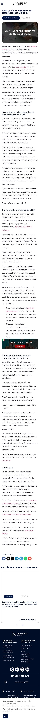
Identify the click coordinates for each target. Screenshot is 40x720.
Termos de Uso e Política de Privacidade (19, 706)
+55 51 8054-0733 (21, 682)
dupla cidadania (21, 67)
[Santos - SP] (3, 691)
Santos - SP (10, 691)
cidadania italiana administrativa (16, 515)
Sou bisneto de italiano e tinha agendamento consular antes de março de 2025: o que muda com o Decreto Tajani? (19, 604)
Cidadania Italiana (11, 18)
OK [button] (5, 716)
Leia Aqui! (6, 461)
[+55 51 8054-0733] (5, 682)
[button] (4, 558)
